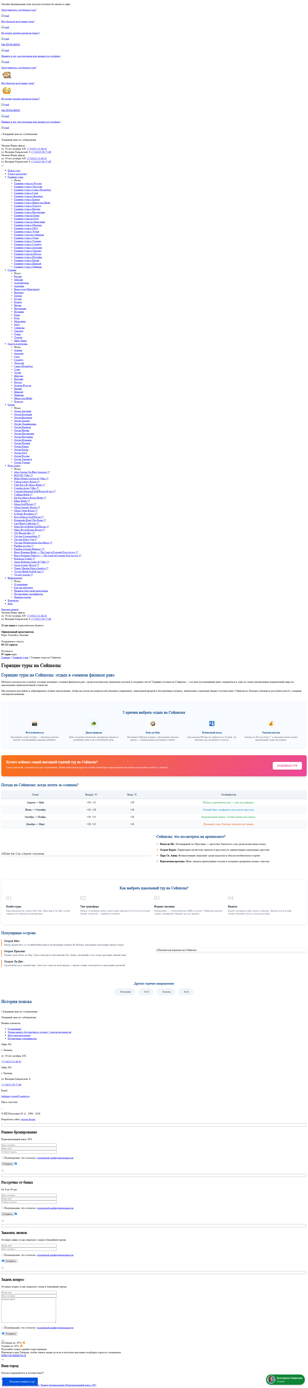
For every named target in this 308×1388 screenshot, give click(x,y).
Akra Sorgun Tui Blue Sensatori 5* (32, 472)
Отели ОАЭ (20, 452)
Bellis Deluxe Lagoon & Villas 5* (31, 478)
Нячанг (18, 388)
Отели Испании (23, 439)
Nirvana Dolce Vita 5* (25, 539)
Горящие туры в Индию (27, 209)
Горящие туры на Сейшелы (29, 234)
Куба (16, 318)
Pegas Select (14, 465)
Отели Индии (21, 430)
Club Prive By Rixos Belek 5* (29, 484)
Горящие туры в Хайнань (28, 266)
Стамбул (18, 359)
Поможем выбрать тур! (22, 1381)
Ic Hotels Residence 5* (26, 513)
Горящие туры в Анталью (28, 247)
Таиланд (18, 330)
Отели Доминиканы (25, 423)
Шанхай (18, 391)
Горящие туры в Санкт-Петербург (32, 189)
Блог (10, 603)
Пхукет (18, 382)
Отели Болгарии (23, 414)
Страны (12, 270)
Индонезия (20, 308)
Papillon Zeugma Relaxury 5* (29, 549)
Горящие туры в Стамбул (27, 244)
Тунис (17, 334)
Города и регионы (17, 343)
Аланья (18, 350)
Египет (18, 302)
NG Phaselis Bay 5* (24, 533)
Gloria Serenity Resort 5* (27, 507)
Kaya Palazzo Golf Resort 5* (29, 516)
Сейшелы (19, 327)
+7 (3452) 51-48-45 (37, 148)
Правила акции (22, 597)
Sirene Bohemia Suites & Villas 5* (31, 561)
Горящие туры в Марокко (28, 225)
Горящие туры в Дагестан (28, 186)
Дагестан (19, 363)
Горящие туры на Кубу (26, 218)
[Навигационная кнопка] (2, 165)
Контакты (13, 600)
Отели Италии (22, 443)
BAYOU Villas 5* (23, 475)
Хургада (18, 401)
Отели (11, 404)
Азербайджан (21, 282)
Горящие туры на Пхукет (27, 253)
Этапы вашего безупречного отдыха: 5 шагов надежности (39, 1032)
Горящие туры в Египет (27, 199)
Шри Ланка (20, 340)
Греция (18, 295)
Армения (19, 286)
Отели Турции (22, 462)
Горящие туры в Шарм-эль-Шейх (32, 202)
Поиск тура (14, 170)
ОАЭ (17, 324)
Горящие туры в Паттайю (28, 257)
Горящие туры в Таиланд (28, 250)
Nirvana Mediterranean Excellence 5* (33, 542)
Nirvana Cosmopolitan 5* (27, 536)
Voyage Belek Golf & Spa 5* (29, 571)
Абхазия (18, 279)
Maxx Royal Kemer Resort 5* (29, 529)
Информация (15, 577)
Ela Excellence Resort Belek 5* (30, 497)
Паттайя (18, 379)
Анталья (18, 353)
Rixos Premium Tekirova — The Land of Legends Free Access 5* (47, 555)
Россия (18, 276)
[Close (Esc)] (2, 1170)
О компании (21, 584)
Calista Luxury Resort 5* (27, 481)
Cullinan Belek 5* (23, 494)
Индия (17, 305)
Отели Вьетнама (23, 417)
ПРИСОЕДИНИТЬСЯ (13, 1355)
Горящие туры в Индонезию (29, 212)
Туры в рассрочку (17, 173)
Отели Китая (21, 449)
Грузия (17, 298)
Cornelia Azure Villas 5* (26, 488)
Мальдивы (20, 321)
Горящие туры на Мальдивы (29, 221)
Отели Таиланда (23, 459)
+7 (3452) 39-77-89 (41, 151)
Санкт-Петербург (23, 366)
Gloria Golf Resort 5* (25, 504)
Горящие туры (15, 176)
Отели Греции (22, 420)
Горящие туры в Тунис (26, 237)
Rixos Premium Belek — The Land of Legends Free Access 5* (46, 552)
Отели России (22, 456)
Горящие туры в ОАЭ (26, 228)
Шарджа (18, 375)
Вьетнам (18, 292)
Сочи (17, 369)
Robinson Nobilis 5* (24, 558)
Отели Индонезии (24, 433)
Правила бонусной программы (31, 590)
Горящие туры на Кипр (26, 215)
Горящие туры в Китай (26, 260)
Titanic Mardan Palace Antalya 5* (31, 568)
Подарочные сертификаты (28, 593)
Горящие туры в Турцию (27, 241)
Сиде (17, 356)
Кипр (17, 314)
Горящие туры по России (28, 183)
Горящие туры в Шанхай (27, 263)
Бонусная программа (19, 1035)
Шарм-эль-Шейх (23, 398)
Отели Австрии (22, 411)
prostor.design (28, 1119)
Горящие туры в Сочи (26, 193)
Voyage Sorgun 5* (23, 574)
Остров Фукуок (22, 385)
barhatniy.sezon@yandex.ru (15, 1096)
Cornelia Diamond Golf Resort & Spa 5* (35, 491)
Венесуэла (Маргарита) (27, 289)
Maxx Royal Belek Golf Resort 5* (31, 526)
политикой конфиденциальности (55, 1157)
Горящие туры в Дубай (26, 231)
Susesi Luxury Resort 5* (26, 565)
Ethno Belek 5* (22, 500)
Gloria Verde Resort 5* (26, 510)
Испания (19, 311)
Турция (18, 337)
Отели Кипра (21, 446)
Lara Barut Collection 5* (26, 523)
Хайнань (19, 395)
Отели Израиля (22, 427)
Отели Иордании (23, 436)
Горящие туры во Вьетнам (28, 196)
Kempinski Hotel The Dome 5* (30, 520)
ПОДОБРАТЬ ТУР (287, 765)
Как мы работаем (23, 587)
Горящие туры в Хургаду (27, 205)
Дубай (17, 372)
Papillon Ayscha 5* (24, 545)
